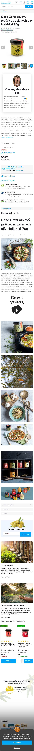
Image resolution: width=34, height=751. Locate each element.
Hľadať (29, 6)
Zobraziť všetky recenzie (20, 692)
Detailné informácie (6, 137)
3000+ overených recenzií (17, 683)
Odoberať (25, 534)
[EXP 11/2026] (25, 633)
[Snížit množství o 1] (22, 662)
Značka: (8, 180)
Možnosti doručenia (9, 153)
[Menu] (31, 2)
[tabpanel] (8, 644)
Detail (8, 661)
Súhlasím (18, 742)
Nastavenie (17, 748)
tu (29, 738)
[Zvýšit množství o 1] (22, 660)
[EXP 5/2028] (8, 633)
